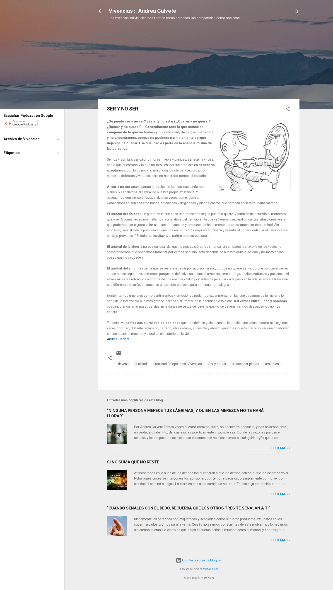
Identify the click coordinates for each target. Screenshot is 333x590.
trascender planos (245, 364)
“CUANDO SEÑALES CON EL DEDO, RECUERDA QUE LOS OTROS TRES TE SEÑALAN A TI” (188, 508)
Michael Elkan (210, 569)
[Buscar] (296, 12)
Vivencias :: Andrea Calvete (142, 11)
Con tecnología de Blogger (201, 560)
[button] (287, 109)
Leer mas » (280, 448)
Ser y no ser (217, 364)
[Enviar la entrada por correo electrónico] (118, 355)
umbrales (272, 364)
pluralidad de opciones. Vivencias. (178, 364)
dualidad (141, 364)
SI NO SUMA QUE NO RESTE (133, 462)
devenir (123, 364)
